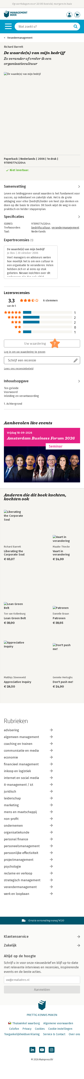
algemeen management (21, 737)
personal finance (16, 839)
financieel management (21, 764)
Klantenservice (16, 936)
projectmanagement (18, 860)
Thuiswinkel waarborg (26, 1023)
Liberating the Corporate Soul (14, 553)
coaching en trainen (18, 744)
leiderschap (12, 798)
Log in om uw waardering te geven (24, 351)
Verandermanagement (19, 37)
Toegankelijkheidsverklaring (22, 1034)
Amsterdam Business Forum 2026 (41, 438)
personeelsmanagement (22, 846)
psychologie (12, 866)
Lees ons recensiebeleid (18, 368)
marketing (11, 805)
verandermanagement (65, 227)
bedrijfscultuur (40, 227)
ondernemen (13, 825)
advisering (11, 730)
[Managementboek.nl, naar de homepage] (15, 16)
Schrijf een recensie (22, 360)
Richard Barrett (13, 47)
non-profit (11, 819)
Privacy (26, 1028)
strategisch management (22, 880)
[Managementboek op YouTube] (42, 1050)
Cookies (40, 1028)
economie (11, 757)
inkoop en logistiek (17, 771)
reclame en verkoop (18, 873)
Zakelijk (10, 945)
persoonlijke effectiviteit (21, 853)
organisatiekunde (16, 832)
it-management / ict (18, 785)
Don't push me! (63, 682)
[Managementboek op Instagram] (52, 1050)
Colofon (14, 1028)
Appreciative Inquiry (17, 682)
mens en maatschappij (20, 812)
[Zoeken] (75, 26)
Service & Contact (54, 1034)
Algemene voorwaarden (58, 1023)
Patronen (59, 618)
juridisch (10, 791)
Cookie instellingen (60, 1028)
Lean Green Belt (15, 618)
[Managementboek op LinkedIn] (32, 1050)
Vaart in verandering (61, 553)
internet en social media (21, 778)
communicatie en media (21, 750)
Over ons (74, 1034)
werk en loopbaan (16, 894)
